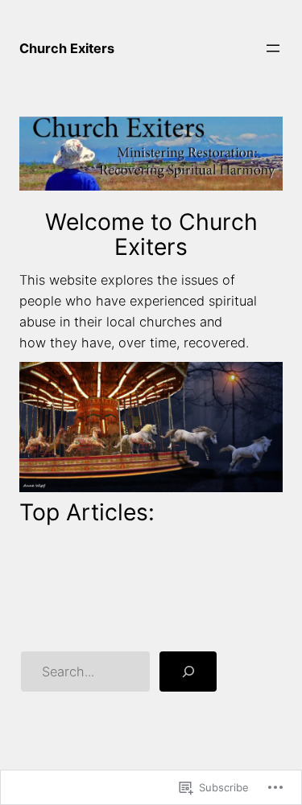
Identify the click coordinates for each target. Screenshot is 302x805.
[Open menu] (273, 48)
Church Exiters (66, 48)
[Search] (188, 671)
